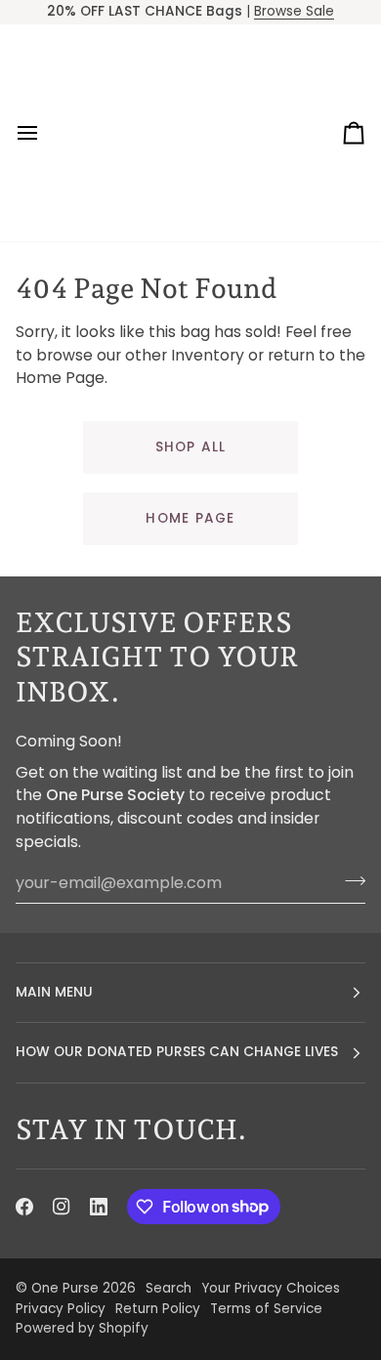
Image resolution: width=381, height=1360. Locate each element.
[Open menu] (45, 132)
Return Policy (157, 1308)
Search (168, 1288)
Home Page (190, 518)
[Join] (349, 880)
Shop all (191, 447)
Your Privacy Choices (270, 1288)
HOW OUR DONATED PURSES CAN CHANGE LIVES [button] (177, 1051)
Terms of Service (266, 1308)
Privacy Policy (61, 1308)
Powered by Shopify (82, 1328)
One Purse (65, 1288)
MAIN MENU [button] (54, 992)
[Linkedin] (98, 1206)
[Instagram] (61, 1206)
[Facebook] (24, 1206)
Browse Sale (294, 11)
